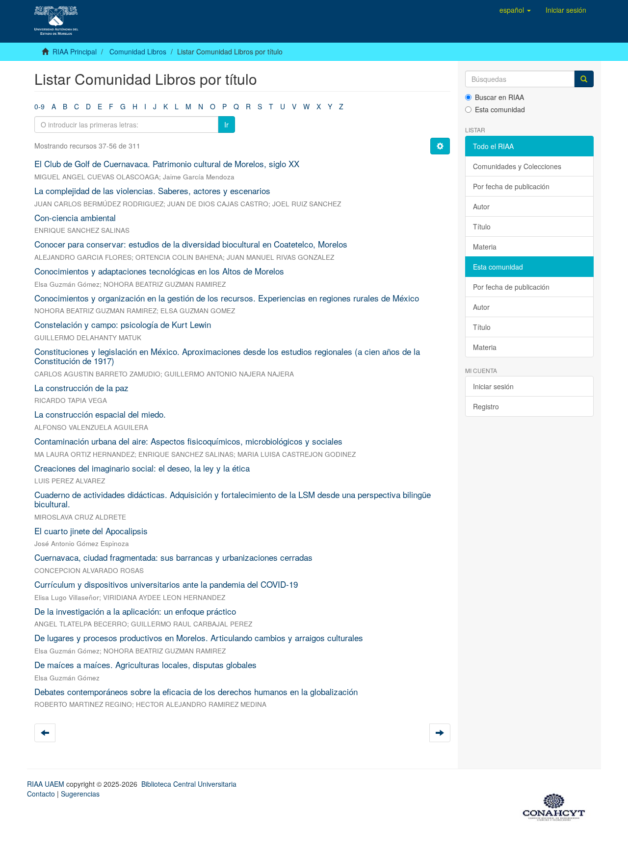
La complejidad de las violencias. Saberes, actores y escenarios (152, 190)
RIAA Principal (74, 51)
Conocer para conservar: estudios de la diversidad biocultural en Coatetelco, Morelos (190, 244)
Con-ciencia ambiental (75, 217)
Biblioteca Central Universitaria (188, 784)
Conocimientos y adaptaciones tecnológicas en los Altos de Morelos (159, 271)
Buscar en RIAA (499, 97)
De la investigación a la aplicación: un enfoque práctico (135, 611)
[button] (515, 10)
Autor (481, 206)
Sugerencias (80, 794)
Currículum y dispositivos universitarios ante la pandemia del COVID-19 (166, 584)
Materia (485, 246)
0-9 (39, 106)
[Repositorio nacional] (557, 806)
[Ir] (584, 79)
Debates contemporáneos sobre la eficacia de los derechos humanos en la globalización (196, 691)
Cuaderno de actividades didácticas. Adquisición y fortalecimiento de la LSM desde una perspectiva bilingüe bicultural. (232, 499)
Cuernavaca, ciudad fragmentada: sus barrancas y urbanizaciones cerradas (173, 557)
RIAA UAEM (46, 784)
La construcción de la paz (81, 387)
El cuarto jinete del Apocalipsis (91, 530)
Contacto (41, 794)
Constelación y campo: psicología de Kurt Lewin (122, 324)
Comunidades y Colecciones (517, 166)
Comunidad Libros (137, 51)
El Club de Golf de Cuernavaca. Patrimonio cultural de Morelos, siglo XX (166, 163)
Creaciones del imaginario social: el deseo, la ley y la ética (142, 468)
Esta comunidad (500, 109)
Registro (486, 406)
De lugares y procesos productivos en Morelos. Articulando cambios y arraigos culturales (198, 637)
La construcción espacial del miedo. (100, 414)
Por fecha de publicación (511, 186)
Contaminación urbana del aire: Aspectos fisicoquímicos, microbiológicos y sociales (188, 441)
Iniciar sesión (493, 386)
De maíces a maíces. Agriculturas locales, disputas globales (145, 664)
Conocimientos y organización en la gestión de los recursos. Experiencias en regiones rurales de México (226, 298)
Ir (226, 124)
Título (482, 226)
